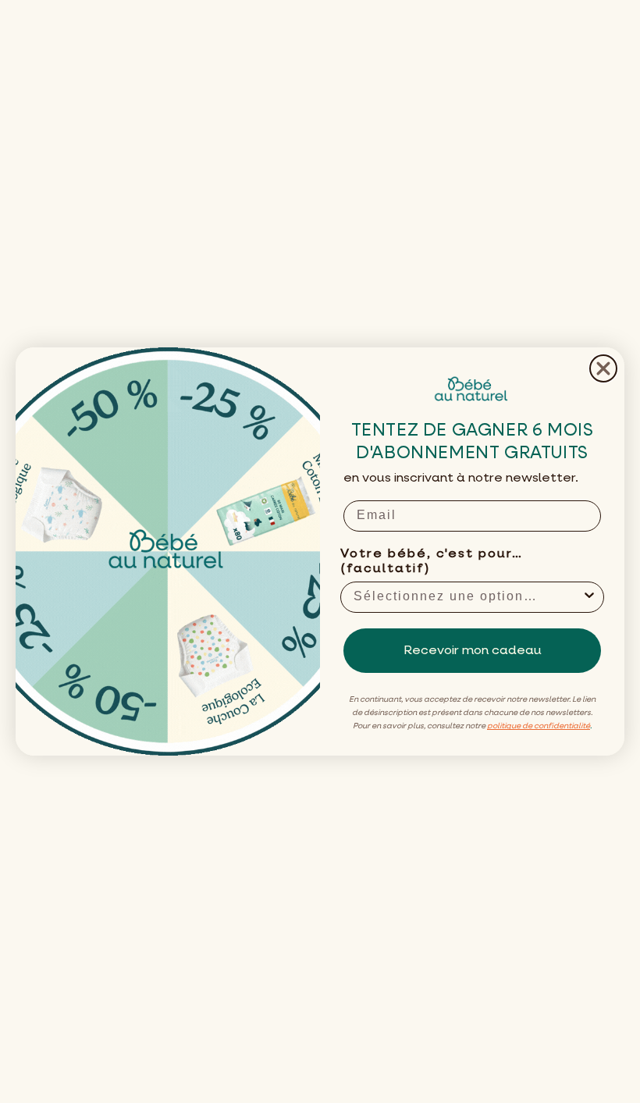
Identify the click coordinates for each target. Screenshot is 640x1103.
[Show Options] (589, 597)
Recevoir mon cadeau (473, 651)
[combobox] (467, 597)
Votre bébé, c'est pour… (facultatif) (431, 561)
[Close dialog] (603, 368)
